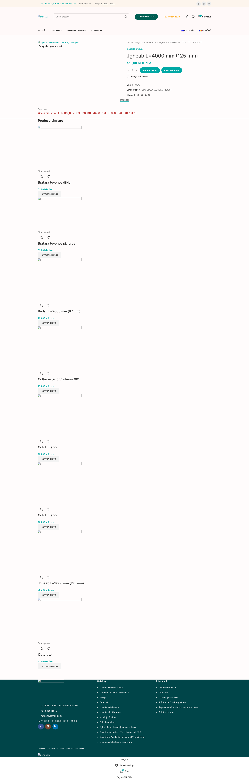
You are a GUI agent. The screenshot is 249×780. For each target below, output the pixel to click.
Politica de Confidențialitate (172, 702)
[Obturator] (60, 619)
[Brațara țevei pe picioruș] (60, 213)
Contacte (163, 692)
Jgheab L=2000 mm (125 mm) (61, 583)
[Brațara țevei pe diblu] (60, 147)
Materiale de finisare (109, 707)
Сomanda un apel (146, 17)
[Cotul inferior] (60, 415)
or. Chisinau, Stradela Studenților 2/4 (58, 3)
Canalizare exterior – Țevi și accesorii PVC (120, 732)
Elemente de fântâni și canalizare (116, 742)
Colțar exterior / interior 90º (59, 379)
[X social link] (138, 95)
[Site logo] (43, 16)
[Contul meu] (187, 17)
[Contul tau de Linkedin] (209, 3)
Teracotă (104, 702)
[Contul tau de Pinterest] (142, 95)
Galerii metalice (107, 722)
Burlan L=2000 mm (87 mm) (59, 311)
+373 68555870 (172, 16)
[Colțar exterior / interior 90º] (60, 347)
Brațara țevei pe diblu (54, 182)
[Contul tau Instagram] (204, 3)
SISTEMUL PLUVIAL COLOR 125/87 (184, 42)
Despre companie (167, 687)
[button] (48, 323)
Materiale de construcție (111, 687)
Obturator (45, 654)
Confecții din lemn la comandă (114, 692)
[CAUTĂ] (125, 16)
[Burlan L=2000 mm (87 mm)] (60, 279)
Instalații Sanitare (108, 717)
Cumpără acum (171, 70)
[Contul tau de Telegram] (149, 95)
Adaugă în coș (150, 70)
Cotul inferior (47, 447)
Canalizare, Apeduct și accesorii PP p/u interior (122, 737)
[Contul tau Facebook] (198, 3)
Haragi (103, 697)
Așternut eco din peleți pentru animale (118, 727)
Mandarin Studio (77, 749)
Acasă (130, 42)
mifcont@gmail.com (51, 715)
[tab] (124, 100)
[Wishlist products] (193, 17)
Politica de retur (166, 712)
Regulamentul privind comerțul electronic (179, 707)
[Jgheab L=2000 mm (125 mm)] (60, 551)
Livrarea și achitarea (168, 697)
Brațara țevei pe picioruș (56, 243)
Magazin (139, 42)
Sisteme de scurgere (155, 42)
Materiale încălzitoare (110, 712)
